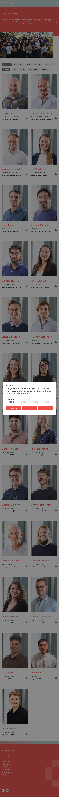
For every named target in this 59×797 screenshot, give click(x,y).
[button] (29, 412)
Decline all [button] (13, 408)
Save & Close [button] (29, 408)
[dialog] (29, 398)
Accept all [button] (46, 408)
